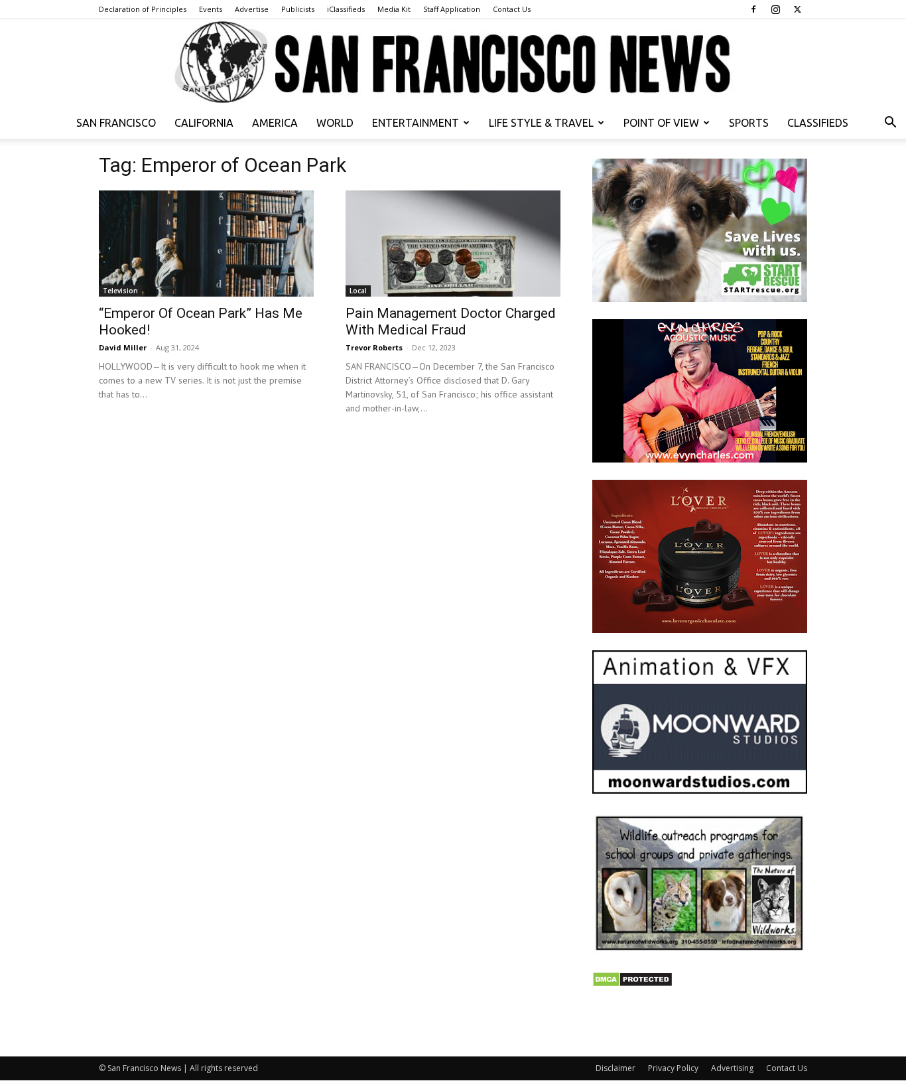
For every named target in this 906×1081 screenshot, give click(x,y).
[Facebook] (753, 9)
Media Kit (394, 9)
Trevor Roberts (374, 347)
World (335, 123)
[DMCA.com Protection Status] (632, 983)
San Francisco (116, 123)
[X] (797, 9)
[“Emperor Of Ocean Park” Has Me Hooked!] (206, 243)
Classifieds (817, 123)
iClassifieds (346, 9)
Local (358, 290)
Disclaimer (615, 1068)
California (203, 123)
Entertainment (415, 123)
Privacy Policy (673, 1068)
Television (120, 290)
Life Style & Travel (541, 123)
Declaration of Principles (142, 9)
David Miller (123, 347)
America (275, 123)
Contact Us (512, 9)
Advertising (732, 1068)
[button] (890, 123)
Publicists (297, 9)
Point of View (661, 123)
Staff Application (451, 9)
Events (210, 9)
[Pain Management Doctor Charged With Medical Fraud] (453, 243)
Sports (749, 123)
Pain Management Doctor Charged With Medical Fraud (451, 321)
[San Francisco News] (453, 63)
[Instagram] (775, 9)
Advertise (252, 9)
